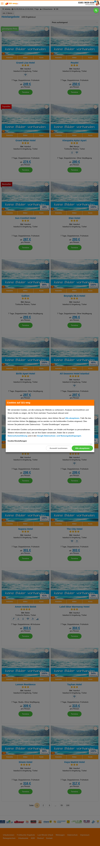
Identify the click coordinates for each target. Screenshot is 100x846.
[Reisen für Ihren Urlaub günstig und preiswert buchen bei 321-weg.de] (11, 4)
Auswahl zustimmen (58, 448)
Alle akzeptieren (82, 448)
